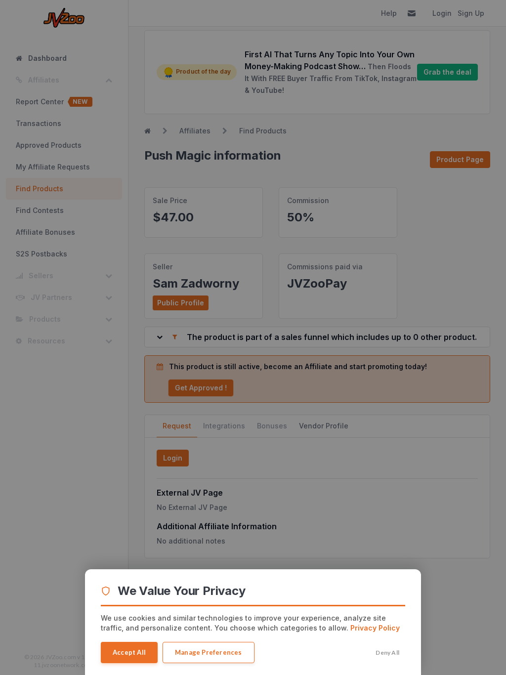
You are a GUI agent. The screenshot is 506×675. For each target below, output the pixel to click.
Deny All (387, 652)
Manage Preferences (208, 652)
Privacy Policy (375, 628)
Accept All (129, 652)
